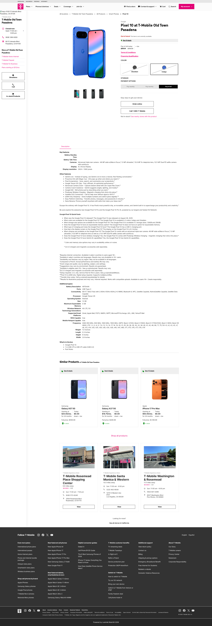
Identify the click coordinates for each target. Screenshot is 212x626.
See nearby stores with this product (144, 116)
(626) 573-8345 (72, 495)
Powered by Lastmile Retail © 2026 (106, 622)
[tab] (65, 146)
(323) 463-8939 (112, 490)
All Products (101, 14)
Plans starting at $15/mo (10, 67)
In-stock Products (13, 95)
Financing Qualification (129, 56)
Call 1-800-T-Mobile (137, 111)
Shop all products (119, 436)
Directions (13, 76)
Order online (137, 104)
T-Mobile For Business (9, 64)
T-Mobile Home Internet (10, 56)
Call (13, 86)
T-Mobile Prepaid (8, 60)
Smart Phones (114, 14)
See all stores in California (119, 523)
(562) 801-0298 (153, 492)
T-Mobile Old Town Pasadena (82, 14)
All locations (64, 14)
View (79, 507)
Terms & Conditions (128, 52)
